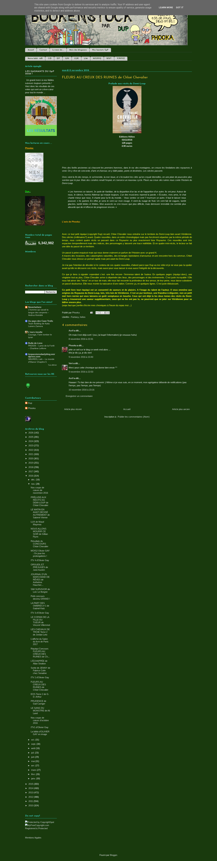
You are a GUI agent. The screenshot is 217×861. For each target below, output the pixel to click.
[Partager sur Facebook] (105, 312)
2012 (31, 797)
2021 (31, 454)
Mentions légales (33, 837)
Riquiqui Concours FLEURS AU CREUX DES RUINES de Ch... (40, 652)
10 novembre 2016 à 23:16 (81, 389)
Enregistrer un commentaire (79, 396)
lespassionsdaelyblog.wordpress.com (41, 355)
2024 (31, 441)
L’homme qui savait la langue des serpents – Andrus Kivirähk (38, 312)
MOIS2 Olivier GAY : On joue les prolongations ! (40, 553)
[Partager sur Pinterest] (108, 312)
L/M (86, 58)
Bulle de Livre (35, 343)
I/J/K (76, 58)
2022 (31, 450)
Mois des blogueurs (78, 50)
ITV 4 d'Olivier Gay (40, 560)
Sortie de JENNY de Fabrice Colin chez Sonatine (40, 670)
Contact (43, 50)
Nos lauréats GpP (100, 50)
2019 (31, 462)
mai (33, 761)
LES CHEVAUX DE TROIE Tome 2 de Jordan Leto (40, 632)
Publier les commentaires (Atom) (134, 416)
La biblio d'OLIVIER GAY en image (40, 732)
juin (33, 757)
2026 (31, 432)
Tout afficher (52, 365)
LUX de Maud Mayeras (37, 523)
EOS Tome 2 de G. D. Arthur (40, 695)
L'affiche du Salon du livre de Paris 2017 (39, 641)
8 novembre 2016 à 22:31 (81, 339)
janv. (33, 778)
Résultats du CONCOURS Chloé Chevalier (39, 544)
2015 (31, 784)
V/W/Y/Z (121, 58)
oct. (33, 739)
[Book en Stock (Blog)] (28, 388)
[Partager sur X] (102, 312)
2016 (31, 475)
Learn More (166, 7)
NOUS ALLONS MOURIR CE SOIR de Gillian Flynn (39, 532)
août (33, 748)
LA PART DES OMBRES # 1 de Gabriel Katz (40, 606)
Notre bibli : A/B (35, 58)
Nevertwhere (34, 307)
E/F (58, 58)
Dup (30, 403)
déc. (33, 479)
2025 (31, 437)
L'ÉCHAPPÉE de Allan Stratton (39, 662)
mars (34, 770)
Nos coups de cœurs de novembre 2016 (39, 490)
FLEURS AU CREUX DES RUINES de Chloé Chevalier (39, 686)
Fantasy (75, 317)
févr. (33, 774)
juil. (33, 752)
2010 (31, 805)
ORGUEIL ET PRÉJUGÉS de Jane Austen (39, 567)
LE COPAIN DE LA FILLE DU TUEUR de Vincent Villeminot (40, 621)
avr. (33, 765)
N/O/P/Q (97, 58)
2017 (31, 471)
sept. (33, 744)
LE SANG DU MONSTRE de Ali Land (40, 711)
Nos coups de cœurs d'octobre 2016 (40, 720)
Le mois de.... (58, 50)
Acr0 (71, 330)
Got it (179, 7)
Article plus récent (72, 409)
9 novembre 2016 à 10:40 (81, 357)
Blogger (113, 855)
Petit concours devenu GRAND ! (40, 597)
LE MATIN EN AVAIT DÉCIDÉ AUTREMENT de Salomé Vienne (40, 513)
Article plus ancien (181, 409)
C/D (49, 58)
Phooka (72, 345)
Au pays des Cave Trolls (40, 321)
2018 (31, 467)
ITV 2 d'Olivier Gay (40, 677)
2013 (31, 792)
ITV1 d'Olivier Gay (39, 727)
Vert (71, 363)
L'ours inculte (35, 332)
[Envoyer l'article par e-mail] (91, 312)
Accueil (31, 50)
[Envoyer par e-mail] (97, 312)
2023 (31, 445)
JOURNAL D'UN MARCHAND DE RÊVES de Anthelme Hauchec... (40, 579)
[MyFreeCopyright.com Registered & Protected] (41, 828)
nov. (33, 484)
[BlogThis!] (99, 312)
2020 (31, 458)
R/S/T (109, 58)
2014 (31, 788)
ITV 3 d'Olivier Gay (40, 613)
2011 (31, 801)
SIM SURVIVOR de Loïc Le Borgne (40, 590)
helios (82, 317)
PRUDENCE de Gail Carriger (38, 702)
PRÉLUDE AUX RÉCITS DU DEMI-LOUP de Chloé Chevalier (39, 501)
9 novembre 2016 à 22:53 (81, 371)
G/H (67, 58)
